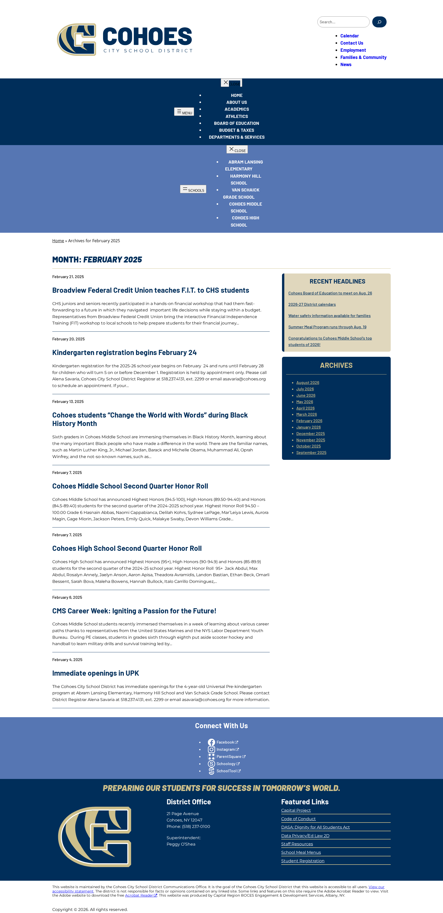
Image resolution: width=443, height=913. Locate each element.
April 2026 (305, 407)
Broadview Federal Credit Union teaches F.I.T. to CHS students (150, 290)
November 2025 (310, 439)
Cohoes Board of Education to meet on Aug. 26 (330, 292)
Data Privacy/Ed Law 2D (305, 835)
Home (58, 241)
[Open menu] (184, 111)
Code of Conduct (298, 818)
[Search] (379, 21)
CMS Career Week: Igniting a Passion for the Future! (134, 610)
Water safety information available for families (329, 315)
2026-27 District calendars (312, 304)
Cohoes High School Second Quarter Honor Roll (127, 548)
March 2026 (306, 414)
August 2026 (307, 382)
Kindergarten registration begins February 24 (124, 352)
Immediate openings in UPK (95, 673)
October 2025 (308, 445)
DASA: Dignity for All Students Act (315, 827)
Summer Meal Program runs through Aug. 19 (327, 326)
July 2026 (305, 388)
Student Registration (303, 860)
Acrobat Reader (139, 895)
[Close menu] (231, 82)
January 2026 (308, 426)
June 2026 (305, 395)
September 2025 (311, 452)
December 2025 (310, 433)
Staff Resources (297, 843)
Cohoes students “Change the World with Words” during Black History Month (150, 419)
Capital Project (296, 810)
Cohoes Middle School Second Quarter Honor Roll (130, 486)
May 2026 (304, 401)
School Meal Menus (301, 852)
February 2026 (309, 420)
